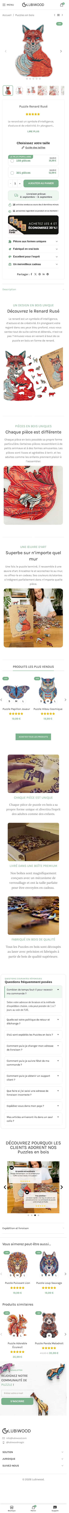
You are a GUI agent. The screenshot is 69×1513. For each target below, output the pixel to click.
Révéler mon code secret (33, 790)
